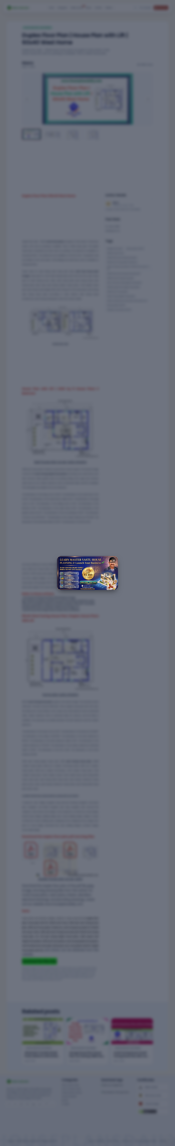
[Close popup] (113, 560)
